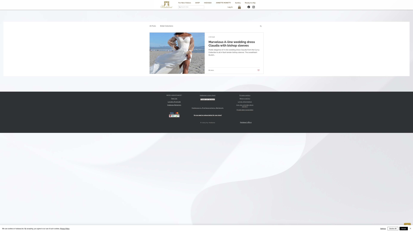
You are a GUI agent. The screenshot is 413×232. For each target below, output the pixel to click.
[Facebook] (248, 7)
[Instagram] (253, 7)
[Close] (410, 228)
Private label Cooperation (245, 110)
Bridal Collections (166, 26)
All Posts (152, 26)
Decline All (392, 228)
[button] (208, 3)
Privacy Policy (64, 228)
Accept (403, 228)
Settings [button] (383, 228)
